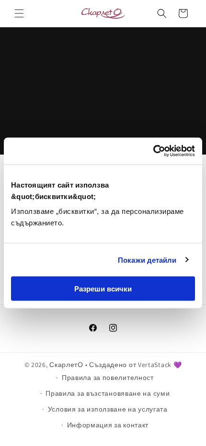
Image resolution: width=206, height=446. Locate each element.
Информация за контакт (108, 425)
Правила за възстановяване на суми (108, 393)
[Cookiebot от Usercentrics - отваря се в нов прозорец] (153, 151)
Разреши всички (103, 289)
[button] (19, 13)
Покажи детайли (147, 260)
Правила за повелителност (108, 377)
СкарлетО (66, 364)
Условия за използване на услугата (108, 409)
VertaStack (155, 364)
